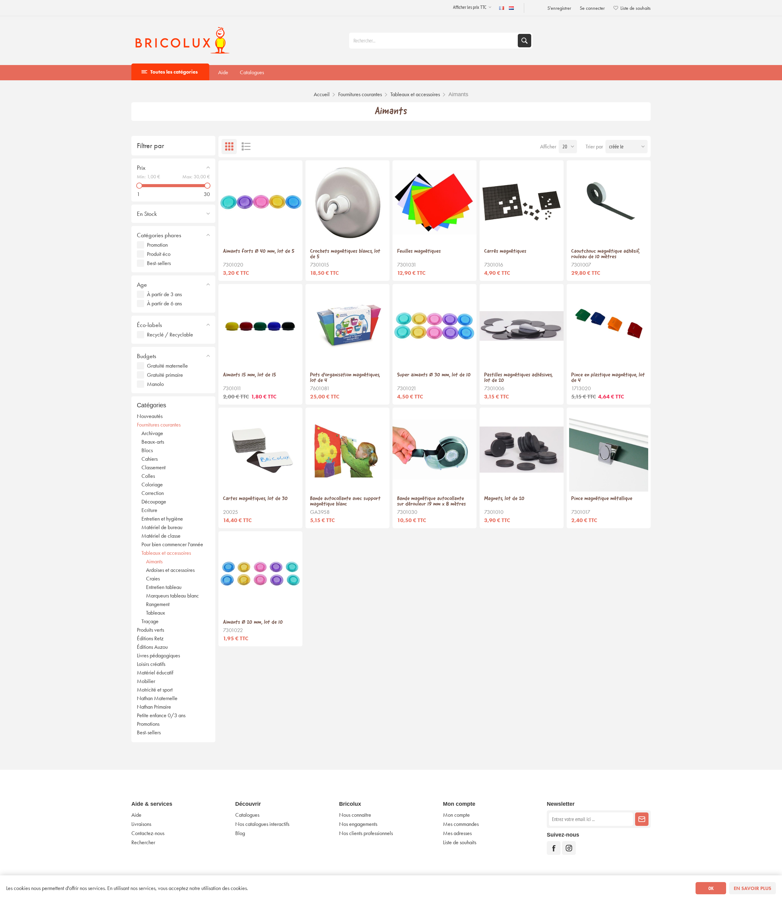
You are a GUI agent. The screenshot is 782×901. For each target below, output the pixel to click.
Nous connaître (355, 815)
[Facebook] (554, 848)
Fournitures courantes (159, 424)
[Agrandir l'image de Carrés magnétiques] (522, 202)
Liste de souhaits (459, 842)
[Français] (501, 8)
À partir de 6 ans (164, 303)
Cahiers (149, 459)
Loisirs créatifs (151, 664)
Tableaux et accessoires (166, 553)
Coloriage (152, 484)
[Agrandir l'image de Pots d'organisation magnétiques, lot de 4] (347, 326)
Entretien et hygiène (162, 518)
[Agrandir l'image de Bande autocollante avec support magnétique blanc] (347, 450)
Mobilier (146, 681)
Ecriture (149, 510)
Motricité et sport (155, 689)
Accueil (322, 94)
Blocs (147, 450)
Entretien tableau (163, 587)
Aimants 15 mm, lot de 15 (249, 375)
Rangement (158, 604)
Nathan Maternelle (157, 698)
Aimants (154, 561)
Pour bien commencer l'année (172, 544)
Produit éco (158, 254)
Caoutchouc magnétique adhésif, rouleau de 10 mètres (605, 254)
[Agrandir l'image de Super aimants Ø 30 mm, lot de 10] (435, 326)
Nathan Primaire (154, 706)
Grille (229, 146)
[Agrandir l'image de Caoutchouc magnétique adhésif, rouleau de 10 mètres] (609, 202)
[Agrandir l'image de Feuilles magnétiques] (435, 202)
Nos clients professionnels (366, 833)
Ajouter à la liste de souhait (260, 234)
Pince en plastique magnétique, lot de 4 (608, 377)
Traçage (150, 621)
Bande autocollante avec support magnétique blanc (345, 501)
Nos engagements (358, 824)
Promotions (148, 724)
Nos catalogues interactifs (262, 824)
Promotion (157, 245)
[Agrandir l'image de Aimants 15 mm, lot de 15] (260, 326)
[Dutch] (511, 8)
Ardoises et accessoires (170, 570)
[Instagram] (569, 848)
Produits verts (150, 630)
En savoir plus (752, 888)
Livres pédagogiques (158, 655)
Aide (223, 72)
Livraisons (141, 824)
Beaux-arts (152, 441)
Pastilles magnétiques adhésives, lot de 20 (518, 377)
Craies (153, 578)
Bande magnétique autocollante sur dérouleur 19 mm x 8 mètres (431, 501)
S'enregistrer (559, 8)
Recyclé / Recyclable (170, 334)
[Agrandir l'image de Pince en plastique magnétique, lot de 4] (609, 326)
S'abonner (642, 819)
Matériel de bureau (161, 527)
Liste (246, 146)
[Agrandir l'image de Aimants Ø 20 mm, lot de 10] (260, 573)
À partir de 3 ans (164, 294)
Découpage (153, 501)
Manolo (155, 384)
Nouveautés (150, 416)
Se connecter (592, 8)
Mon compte (456, 815)
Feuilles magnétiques (419, 251)
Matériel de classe (161, 535)
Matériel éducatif (155, 672)
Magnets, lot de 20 (504, 499)
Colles (148, 476)
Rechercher (524, 40)
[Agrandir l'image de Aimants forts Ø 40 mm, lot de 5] (260, 202)
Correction (152, 493)
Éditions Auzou (152, 647)
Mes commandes (461, 824)
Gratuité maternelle (167, 365)
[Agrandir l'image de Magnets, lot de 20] (522, 450)
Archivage (152, 433)
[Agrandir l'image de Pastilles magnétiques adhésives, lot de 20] (522, 326)
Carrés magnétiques (505, 251)
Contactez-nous (147, 833)
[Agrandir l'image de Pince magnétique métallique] (609, 450)
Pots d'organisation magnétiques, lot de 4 (345, 377)
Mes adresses (457, 833)
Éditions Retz (150, 638)
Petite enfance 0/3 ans (161, 715)
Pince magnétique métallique (601, 499)
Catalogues (252, 72)
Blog (240, 833)
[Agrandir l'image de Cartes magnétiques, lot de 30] (260, 450)
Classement (153, 467)
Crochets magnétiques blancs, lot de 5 (345, 254)
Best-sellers (159, 263)
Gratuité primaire (165, 375)
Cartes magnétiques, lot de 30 (255, 499)
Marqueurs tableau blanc (172, 595)
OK (711, 888)
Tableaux (155, 612)
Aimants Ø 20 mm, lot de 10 (253, 622)
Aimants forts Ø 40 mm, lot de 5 (258, 251)
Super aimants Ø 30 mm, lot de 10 (434, 375)
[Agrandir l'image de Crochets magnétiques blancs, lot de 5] (347, 202)
